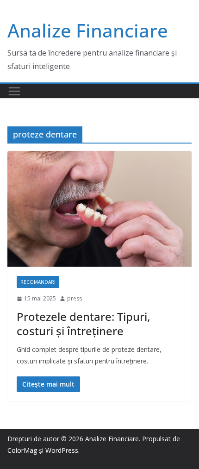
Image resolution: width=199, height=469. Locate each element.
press (74, 298)
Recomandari (38, 282)
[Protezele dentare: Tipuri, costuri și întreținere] (99, 209)
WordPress (61, 450)
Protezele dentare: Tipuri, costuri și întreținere (83, 323)
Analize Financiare (87, 30)
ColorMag (22, 450)
